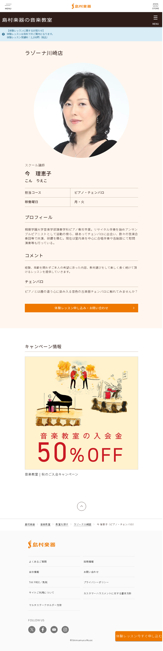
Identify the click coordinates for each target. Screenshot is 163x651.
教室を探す (62, 524)
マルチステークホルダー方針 (45, 605)
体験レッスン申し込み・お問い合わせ (81, 308)
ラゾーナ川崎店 (82, 524)
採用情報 (89, 561)
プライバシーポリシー (96, 582)
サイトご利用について (41, 592)
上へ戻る (81, 504)
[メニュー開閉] (155, 19)
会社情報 (34, 571)
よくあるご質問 (38, 561)
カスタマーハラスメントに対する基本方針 (108, 593)
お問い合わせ (91, 571)
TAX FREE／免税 (38, 582)
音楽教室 (45, 524)
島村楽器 (30, 524)
